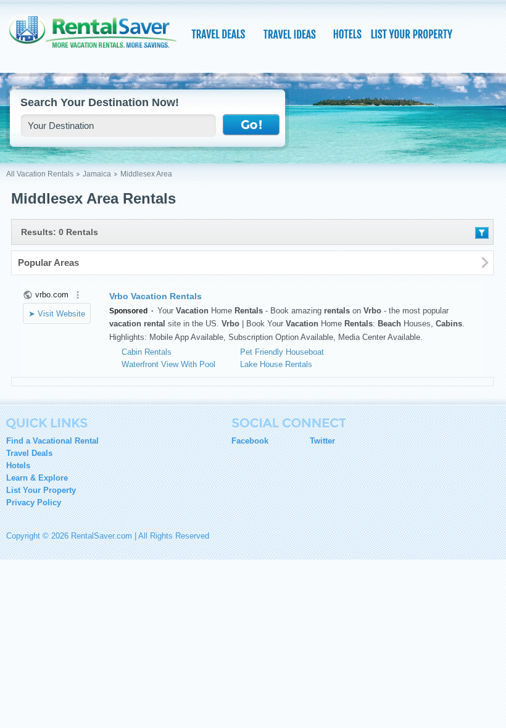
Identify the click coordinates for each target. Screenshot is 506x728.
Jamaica (97, 174)
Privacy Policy (33, 502)
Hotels (18, 465)
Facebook (249, 440)
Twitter (322, 440)
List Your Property (41, 490)
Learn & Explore (37, 477)
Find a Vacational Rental (52, 440)
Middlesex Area (146, 174)
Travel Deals (29, 453)
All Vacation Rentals (39, 174)
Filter (482, 233)
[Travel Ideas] (290, 34)
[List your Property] (411, 34)
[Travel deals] (219, 34)
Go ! (251, 125)
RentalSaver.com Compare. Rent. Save (98, 39)
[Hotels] (348, 34)
